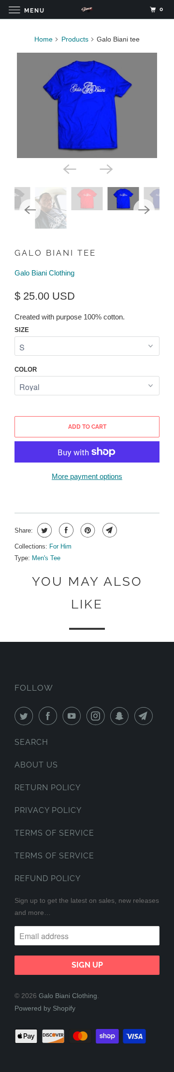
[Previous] (68, 168)
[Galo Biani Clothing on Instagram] (98, 716)
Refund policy (47, 878)
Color (25, 369)
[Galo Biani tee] (87, 105)
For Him (60, 546)
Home (43, 39)
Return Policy (47, 787)
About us (36, 764)
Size (21, 329)
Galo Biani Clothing (44, 273)
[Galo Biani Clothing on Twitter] (25, 716)
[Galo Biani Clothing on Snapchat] (121, 716)
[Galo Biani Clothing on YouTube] (73, 716)
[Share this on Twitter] (43, 530)
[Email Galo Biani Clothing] (145, 716)
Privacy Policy (48, 810)
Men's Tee (46, 558)
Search (31, 742)
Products (74, 39)
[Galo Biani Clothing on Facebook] (50, 716)
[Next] (105, 168)
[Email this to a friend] (108, 530)
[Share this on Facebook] (65, 530)
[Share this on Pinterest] (86, 530)
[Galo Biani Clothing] (87, 9)
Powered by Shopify (44, 1008)
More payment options (87, 476)
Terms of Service (54, 833)
